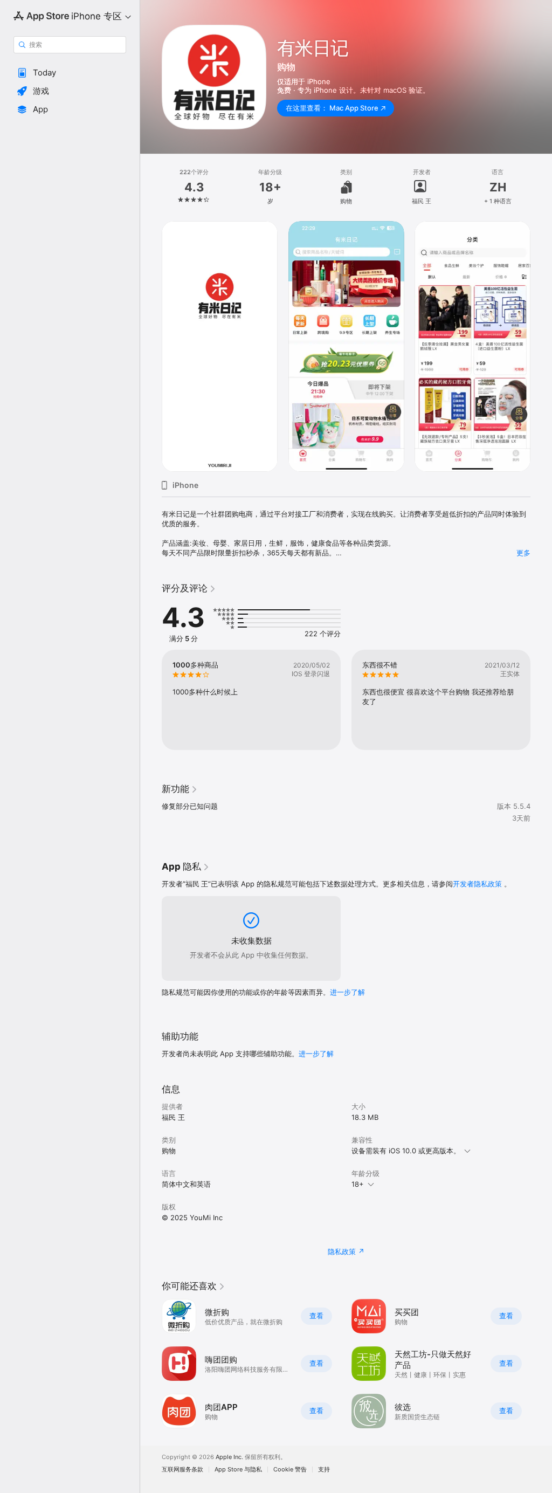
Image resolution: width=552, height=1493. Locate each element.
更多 (523, 552)
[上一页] (150, 187)
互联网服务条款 (182, 1470)
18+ (357, 1184)
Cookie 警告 (290, 1470)
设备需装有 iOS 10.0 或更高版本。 (405, 1150)
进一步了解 (347, 992)
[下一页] (541, 187)
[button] (70, 73)
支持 (324, 1470)
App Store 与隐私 (238, 1470)
